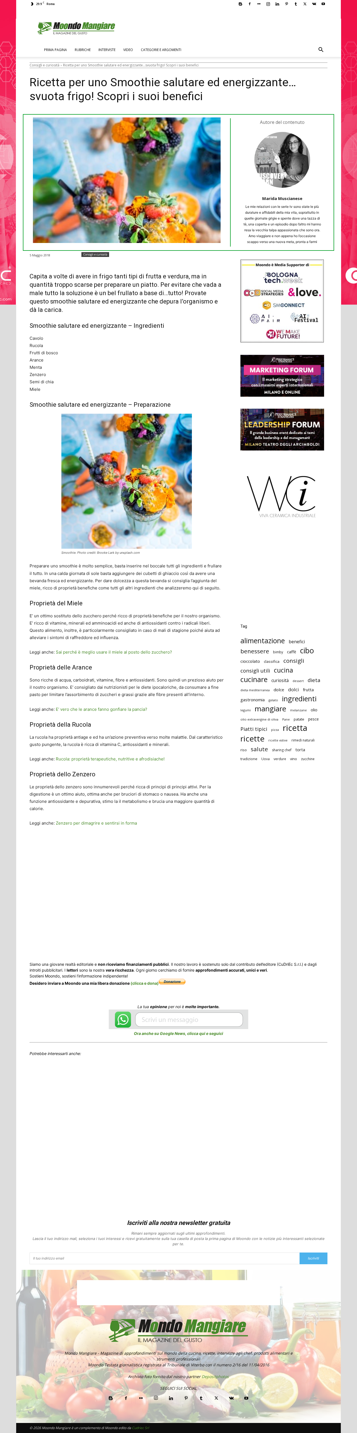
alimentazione (262, 641)
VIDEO (128, 49)
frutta (308, 689)
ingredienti (299, 699)
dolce (279, 689)
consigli (293, 661)
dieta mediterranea (255, 690)
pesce (313, 719)
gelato (273, 700)
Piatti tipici (253, 729)
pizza (275, 730)
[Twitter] (305, 4)
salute (259, 749)
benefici (297, 642)
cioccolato (250, 661)
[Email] (141, 844)
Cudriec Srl (140, 1427)
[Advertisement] (282, 575)
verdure (280, 759)
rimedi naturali (303, 740)
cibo (307, 650)
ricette (252, 738)
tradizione (248, 759)
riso (243, 749)
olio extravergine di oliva (259, 719)
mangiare (270, 709)
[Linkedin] (277, 4)
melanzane (298, 710)
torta (300, 749)
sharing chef (281, 750)
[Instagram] (268, 4)
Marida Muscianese (282, 198)
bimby (278, 652)
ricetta (295, 728)
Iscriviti (313, 1258)
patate (299, 719)
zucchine (308, 759)
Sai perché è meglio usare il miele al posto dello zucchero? (114, 652)
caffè (291, 651)
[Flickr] (259, 4)
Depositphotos (215, 1376)
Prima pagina (55, 49)
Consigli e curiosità (44, 65)
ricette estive (278, 740)
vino (293, 758)
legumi (245, 710)
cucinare (253, 679)
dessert (298, 681)
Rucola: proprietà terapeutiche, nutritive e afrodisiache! (110, 759)
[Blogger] (240, 4)
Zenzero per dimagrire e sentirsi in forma (96, 823)
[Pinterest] (286, 4)
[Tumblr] (295, 4)
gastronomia (252, 699)
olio (314, 709)
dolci (293, 689)
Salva (102, 844)
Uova (265, 759)
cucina (283, 670)
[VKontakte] (314, 4)
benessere (254, 651)
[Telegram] (166, 844)
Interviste (106, 49)
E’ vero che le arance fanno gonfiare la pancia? (101, 709)
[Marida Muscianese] (282, 160)
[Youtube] (323, 4)
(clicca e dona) (145, 983)
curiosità (280, 680)
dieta (314, 680)
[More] (193, 844)
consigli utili (255, 671)
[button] (320, 50)
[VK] (179, 844)
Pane (286, 719)
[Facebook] (249, 4)
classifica (271, 661)
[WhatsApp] (115, 844)
